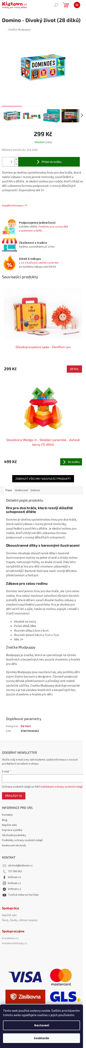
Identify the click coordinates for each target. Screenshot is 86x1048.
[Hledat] (56, 5)
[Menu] (77, 5)
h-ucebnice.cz (10, 938)
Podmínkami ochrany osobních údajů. (61, 787)
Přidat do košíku (52, 161)
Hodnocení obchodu (14, 846)
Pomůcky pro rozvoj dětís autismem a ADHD (43, 229)
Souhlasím (41, 1038)
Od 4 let (26, 726)
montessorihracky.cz (14, 943)
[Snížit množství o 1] (16, 164)
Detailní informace (13, 206)
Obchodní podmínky (14, 835)
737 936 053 (15, 871)
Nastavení (41, 1025)
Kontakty (7, 815)
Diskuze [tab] (35, 490)
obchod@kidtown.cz (20, 866)
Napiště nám (9, 915)
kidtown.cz (14, 877)
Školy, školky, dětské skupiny (20, 920)
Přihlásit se (13, 795)
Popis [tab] (8, 490)
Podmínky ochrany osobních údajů (22, 840)
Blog (4, 820)
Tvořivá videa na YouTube (23, 895)
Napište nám (9, 825)
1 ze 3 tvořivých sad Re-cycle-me (38, 263)
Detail (74, 369)
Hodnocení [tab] (21, 490)
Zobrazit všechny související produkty (43, 478)
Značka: (19, 30)
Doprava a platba (12, 830)
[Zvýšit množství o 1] (16, 159)
